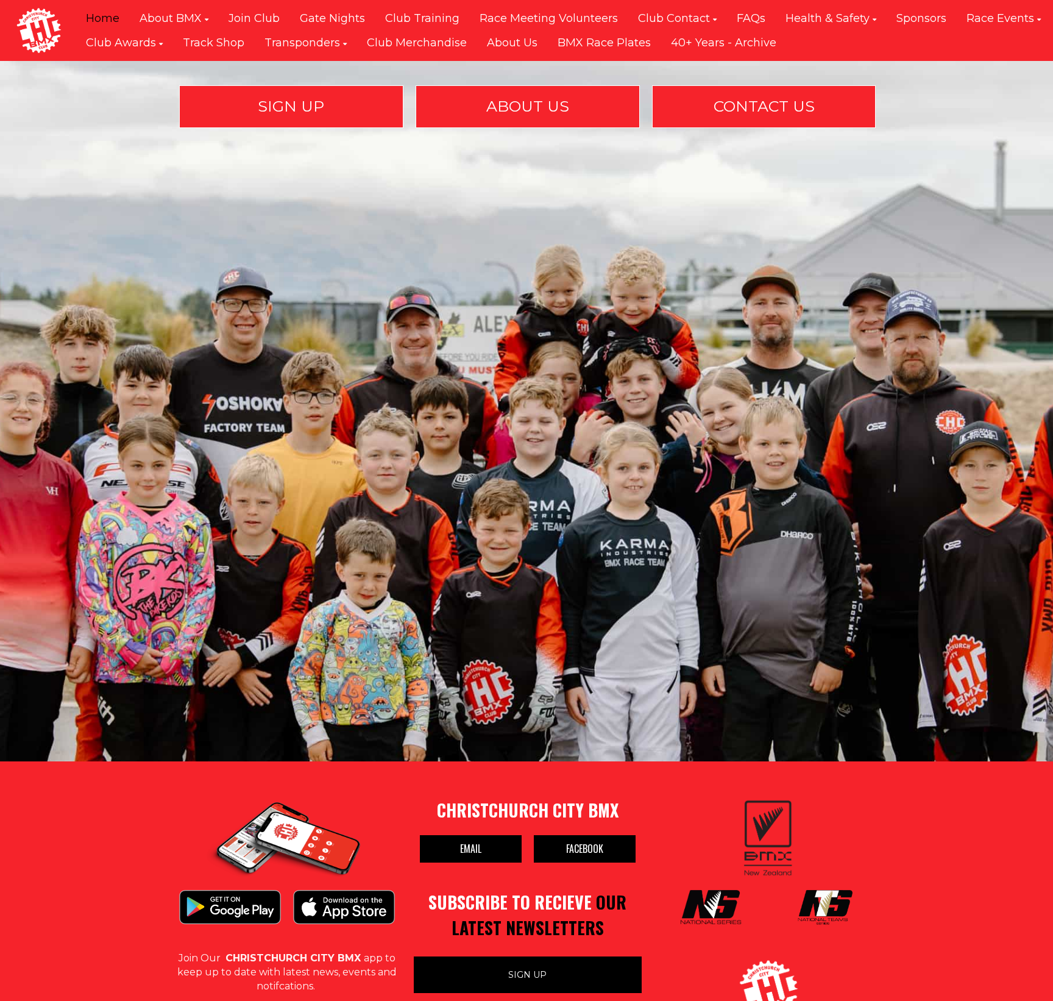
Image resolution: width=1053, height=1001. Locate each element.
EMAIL (470, 848)
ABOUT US (527, 106)
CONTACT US (764, 106)
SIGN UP (291, 106)
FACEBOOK (584, 848)
